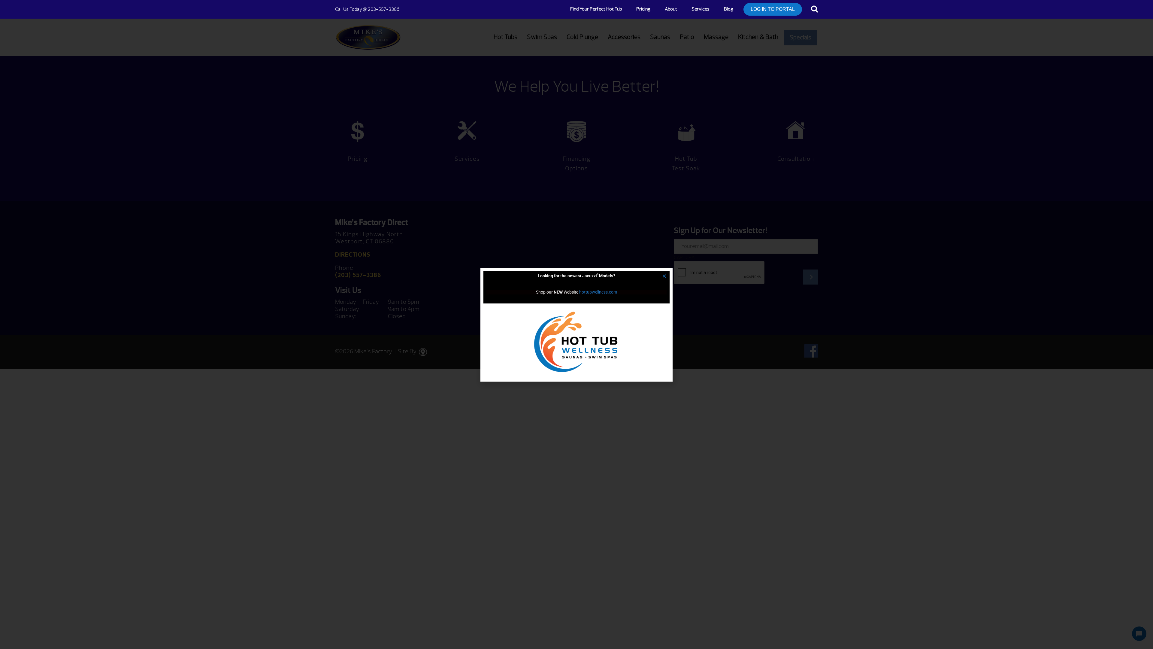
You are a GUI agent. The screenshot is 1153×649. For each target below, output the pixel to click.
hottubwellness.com (598, 292)
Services (700, 9)
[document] (576, 324)
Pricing (643, 9)
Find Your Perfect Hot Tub (596, 9)
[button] (664, 276)
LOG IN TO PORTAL (773, 9)
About (671, 9)
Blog (728, 9)
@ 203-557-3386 (367, 9)
